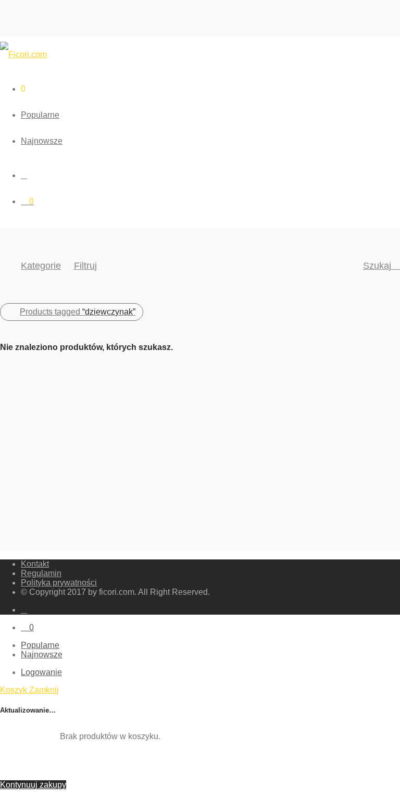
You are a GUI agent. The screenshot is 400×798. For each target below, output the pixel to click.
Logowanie (41, 672)
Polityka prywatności (59, 582)
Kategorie (41, 265)
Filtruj (85, 265)
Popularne (40, 114)
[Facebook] (24, 609)
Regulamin (41, 573)
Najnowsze (42, 140)
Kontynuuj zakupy (33, 784)
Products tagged (77, 311)
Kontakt (35, 563)
